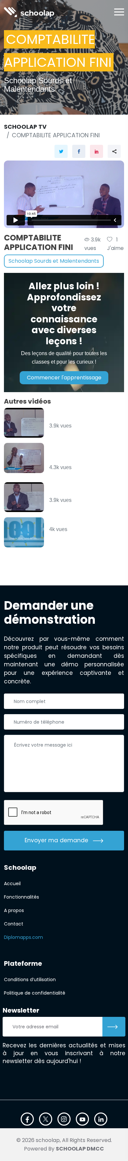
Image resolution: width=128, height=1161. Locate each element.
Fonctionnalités (21, 897)
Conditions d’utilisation (30, 979)
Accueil (12, 883)
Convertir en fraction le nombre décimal (83, 490)
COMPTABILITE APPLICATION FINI (56, 135)
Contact (13, 924)
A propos (14, 910)
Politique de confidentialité (34, 993)
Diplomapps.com (23, 937)
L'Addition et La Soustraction (73, 415)
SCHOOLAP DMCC (80, 1148)
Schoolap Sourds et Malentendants (54, 261)
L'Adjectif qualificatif (82, 521)
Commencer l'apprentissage (64, 377)
